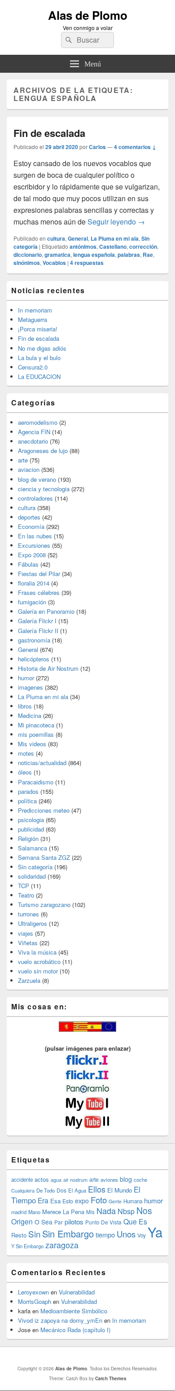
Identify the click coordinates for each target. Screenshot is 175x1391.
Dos (61, 1190)
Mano (34, 1211)
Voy (141, 1235)
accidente (22, 1179)
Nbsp (126, 1211)
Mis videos (32, 744)
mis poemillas (36, 734)
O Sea (43, 1221)
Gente (115, 1201)
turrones (28, 914)
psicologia (31, 819)
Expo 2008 (32, 554)
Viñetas (28, 942)
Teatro (26, 895)
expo (82, 1200)
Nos (144, 1210)
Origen (22, 1221)
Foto (99, 1200)
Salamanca (32, 848)
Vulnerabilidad (77, 1292)
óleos (25, 772)
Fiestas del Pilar (39, 573)
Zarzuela (29, 980)
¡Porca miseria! (37, 329)
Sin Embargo (68, 1233)
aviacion (28, 469)
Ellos (96, 1189)
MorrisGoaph (34, 1301)
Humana (132, 1201)
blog (126, 1179)
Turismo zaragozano (44, 904)
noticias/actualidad (42, 762)
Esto (67, 1201)
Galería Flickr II (38, 630)
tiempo (105, 1234)
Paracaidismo (35, 782)
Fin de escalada (49, 133)
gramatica (57, 255)
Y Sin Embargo (27, 1246)
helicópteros (33, 659)
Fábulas (28, 564)
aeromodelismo (37, 422)
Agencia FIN (34, 431)
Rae (148, 255)
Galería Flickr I (37, 620)
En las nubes (35, 536)
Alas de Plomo (87, 15)
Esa (55, 1201)
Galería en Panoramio (46, 611)
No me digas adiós (42, 348)
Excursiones (34, 545)
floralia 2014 (33, 583)
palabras (129, 255)
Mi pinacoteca (36, 725)
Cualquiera (23, 1190)
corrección (143, 246)
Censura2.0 (33, 367)
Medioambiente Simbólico (73, 1311)
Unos (126, 1234)
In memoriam (35, 310)
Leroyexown (33, 1292)
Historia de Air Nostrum (48, 668)
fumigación (32, 602)
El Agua (77, 1190)
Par (58, 1222)
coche (140, 1179)
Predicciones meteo (44, 810)
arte (23, 460)
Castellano (113, 246)
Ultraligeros (32, 923)
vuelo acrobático (39, 961)
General (78, 238)
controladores (35, 498)
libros (25, 706)
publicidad (31, 829)
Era (43, 1200)
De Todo (45, 1190)
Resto (18, 1235)
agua (56, 1179)
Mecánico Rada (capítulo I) (75, 1329)
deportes (29, 517)
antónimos (83, 246)
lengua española (94, 255)
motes (26, 753)
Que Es (135, 1221)
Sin (34, 1234)
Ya (155, 1231)
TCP (23, 885)
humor (26, 677)
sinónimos (26, 263)
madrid (18, 1211)
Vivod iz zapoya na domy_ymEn (60, 1320)
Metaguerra (32, 319)
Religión (28, 838)
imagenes (30, 687)
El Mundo (119, 1190)
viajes (25, 933)
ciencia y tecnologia (44, 488)
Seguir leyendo (116, 221)
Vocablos (54, 263)
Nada (106, 1210)
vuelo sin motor (38, 971)
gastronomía (34, 640)
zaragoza (62, 1244)
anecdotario (33, 441)
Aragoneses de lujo (43, 450)
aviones (109, 1179)
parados (28, 791)
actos (42, 1179)
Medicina (29, 715)
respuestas (87, 263)
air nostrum (75, 1179)
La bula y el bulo (39, 357)
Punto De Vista (103, 1222)
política (27, 801)
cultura (56, 238)
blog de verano (37, 479)
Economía (31, 526)
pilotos (74, 1221)
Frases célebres (39, 592)
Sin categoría (35, 867)
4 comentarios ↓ (135, 147)
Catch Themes (111, 1378)
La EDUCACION (39, 376)
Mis (90, 1211)
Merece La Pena (63, 1211)
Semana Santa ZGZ (44, 857)
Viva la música (37, 952)
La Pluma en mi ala (115, 238)
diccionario (27, 255)
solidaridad (32, 876)
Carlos (97, 147)
